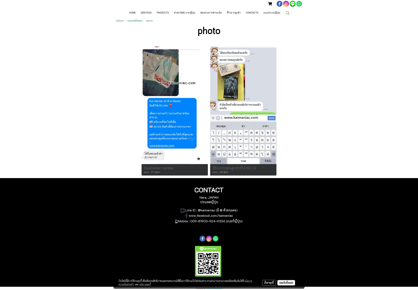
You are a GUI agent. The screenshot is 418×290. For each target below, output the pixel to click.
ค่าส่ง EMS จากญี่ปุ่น (184, 12)
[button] (287, 13)
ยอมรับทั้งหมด (286, 282)
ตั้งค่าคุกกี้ (269, 282)
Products (163, 12)
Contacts (252, 12)
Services (146, 12)
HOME (132, 12)
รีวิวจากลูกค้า (234, 12)
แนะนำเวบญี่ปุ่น (271, 12)
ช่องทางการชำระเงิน (211, 12)
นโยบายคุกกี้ (145, 284)
